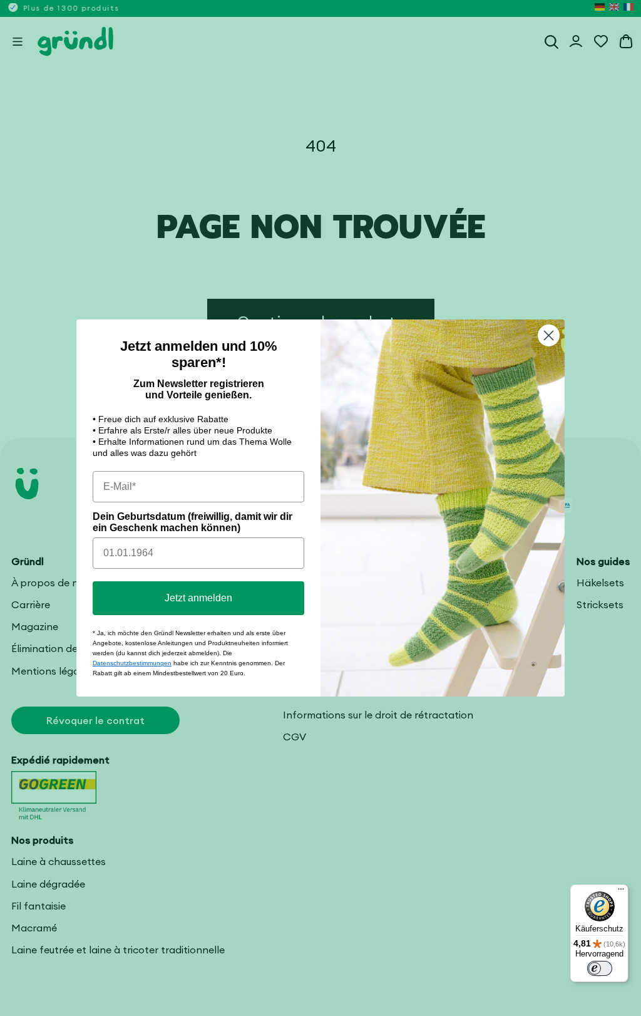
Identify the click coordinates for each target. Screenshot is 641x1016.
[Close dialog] (549, 335)
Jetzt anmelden (198, 598)
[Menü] (620, 891)
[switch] (599, 968)
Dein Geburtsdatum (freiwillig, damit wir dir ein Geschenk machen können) (192, 522)
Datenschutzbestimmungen (132, 663)
